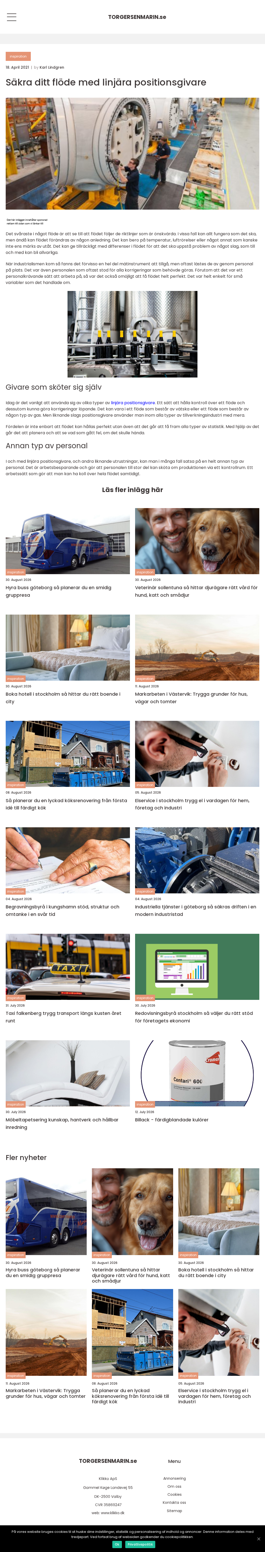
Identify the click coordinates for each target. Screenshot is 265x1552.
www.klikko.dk (112, 1512)
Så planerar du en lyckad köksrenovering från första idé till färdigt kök (66, 804)
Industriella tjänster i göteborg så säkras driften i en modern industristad (195, 910)
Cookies (174, 1494)
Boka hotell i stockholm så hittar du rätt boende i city (63, 698)
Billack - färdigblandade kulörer (172, 1119)
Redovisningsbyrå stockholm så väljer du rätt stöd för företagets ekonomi (194, 1017)
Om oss (174, 1486)
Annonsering (174, 1478)
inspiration (18, 56)
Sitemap (174, 1510)
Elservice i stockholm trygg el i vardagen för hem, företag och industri (192, 804)
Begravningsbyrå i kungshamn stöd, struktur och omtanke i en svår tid (62, 910)
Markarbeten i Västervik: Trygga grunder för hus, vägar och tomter (191, 698)
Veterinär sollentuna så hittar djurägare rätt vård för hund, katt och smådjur (196, 591)
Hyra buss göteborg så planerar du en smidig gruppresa (58, 591)
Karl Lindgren (52, 67)
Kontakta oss (174, 1502)
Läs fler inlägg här (132, 489)
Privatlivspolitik (140, 1544)
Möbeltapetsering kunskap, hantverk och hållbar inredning (62, 1123)
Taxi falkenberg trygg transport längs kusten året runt (63, 1017)
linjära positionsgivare (133, 403)
